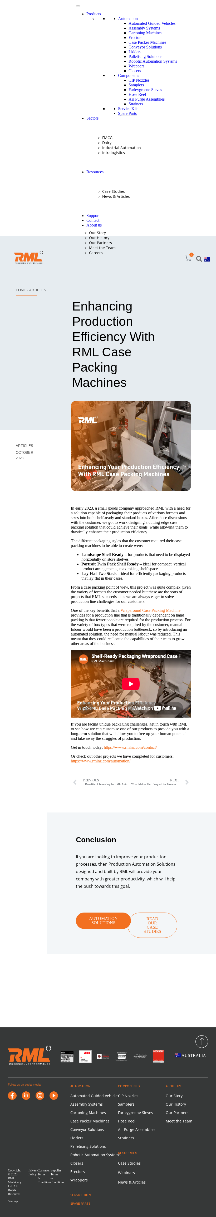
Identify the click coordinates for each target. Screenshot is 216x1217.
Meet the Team (102, 247)
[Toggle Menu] (78, 6)
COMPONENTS (129, 1086)
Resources (95, 172)
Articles (24, 446)
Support (93, 215)
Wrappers (136, 66)
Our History (99, 237)
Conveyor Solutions (145, 47)
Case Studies (113, 191)
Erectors (135, 37)
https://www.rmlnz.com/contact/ (130, 747)
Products (93, 14)
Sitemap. (13, 1201)
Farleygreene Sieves (145, 89)
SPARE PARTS (80, 1203)
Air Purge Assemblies (147, 99)
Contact (92, 220)
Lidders (135, 52)
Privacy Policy (33, 1172)
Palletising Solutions (145, 56)
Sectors (92, 118)
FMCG (107, 137)
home (21, 290)
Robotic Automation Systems (153, 61)
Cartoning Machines (145, 33)
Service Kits (128, 108)
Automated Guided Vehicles (152, 23)
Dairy (106, 142)
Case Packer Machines (147, 42)
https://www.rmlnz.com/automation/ (100, 761)
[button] (199, 258)
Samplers (136, 85)
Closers (135, 70)
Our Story (97, 232)
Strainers (136, 104)
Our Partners (100, 242)
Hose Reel (137, 94)
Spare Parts (127, 113)
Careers (96, 252)
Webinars (126, 1172)
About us (94, 225)
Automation (128, 18)
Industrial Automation (121, 147)
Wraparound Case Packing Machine (150, 610)
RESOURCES (127, 1153)
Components (128, 75)
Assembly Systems (144, 28)
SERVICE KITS (80, 1195)
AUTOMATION (80, 1086)
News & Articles (116, 196)
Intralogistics (113, 152)
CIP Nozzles (139, 80)
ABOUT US (173, 1086)
